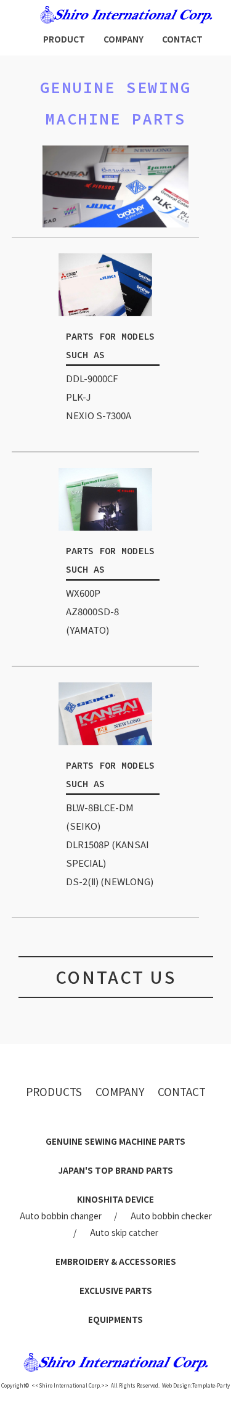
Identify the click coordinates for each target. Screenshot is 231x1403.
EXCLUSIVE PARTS (115, 1290)
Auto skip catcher (124, 1232)
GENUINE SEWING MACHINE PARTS (115, 1141)
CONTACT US (115, 977)
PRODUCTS (54, 1091)
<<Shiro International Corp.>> (70, 1385)
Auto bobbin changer (61, 1215)
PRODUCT (64, 39)
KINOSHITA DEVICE (115, 1199)
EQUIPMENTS (115, 1319)
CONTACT (182, 39)
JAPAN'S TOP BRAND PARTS (116, 1170)
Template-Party (211, 1385)
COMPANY (123, 39)
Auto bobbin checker (171, 1215)
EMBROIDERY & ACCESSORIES (115, 1261)
